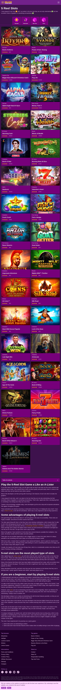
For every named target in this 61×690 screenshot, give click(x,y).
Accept (4, 687)
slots (11, 590)
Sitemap (3, 661)
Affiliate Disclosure (6, 659)
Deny (9, 687)
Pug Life (33, 645)
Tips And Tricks (35, 659)
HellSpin (3, 638)
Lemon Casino (5, 645)
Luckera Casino (5, 640)
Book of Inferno (35, 636)
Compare (3, 664)
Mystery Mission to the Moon (39, 643)
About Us (33, 654)
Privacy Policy (5, 654)
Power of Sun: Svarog (37, 638)
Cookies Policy (5, 657)
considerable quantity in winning (34, 526)
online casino (17, 556)
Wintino (3, 643)
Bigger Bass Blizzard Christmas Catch (42, 640)
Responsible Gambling (37, 657)
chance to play (9, 510)
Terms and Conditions (7, 652)
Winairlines (4, 636)
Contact (33, 652)
